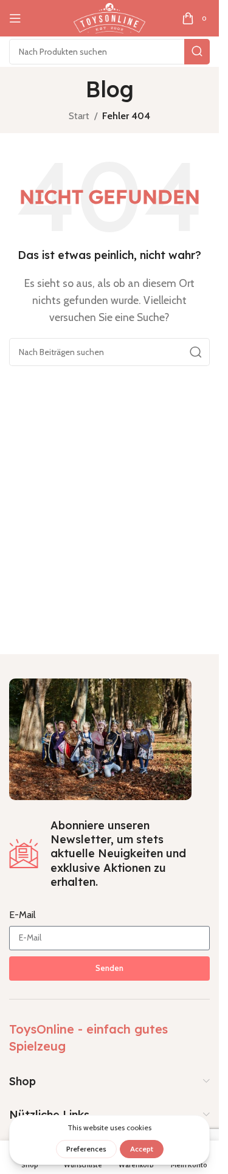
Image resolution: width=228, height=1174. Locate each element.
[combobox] (109, 51)
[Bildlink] (100, 738)
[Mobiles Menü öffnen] (15, 18)
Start (79, 116)
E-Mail (22, 914)
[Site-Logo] (109, 17)
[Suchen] (197, 51)
